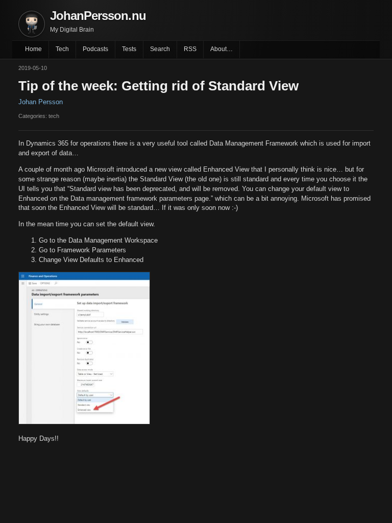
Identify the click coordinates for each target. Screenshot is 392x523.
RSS (190, 49)
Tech (62, 49)
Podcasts (95, 49)
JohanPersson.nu (98, 15)
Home (33, 49)
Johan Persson (40, 102)
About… (221, 49)
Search (160, 49)
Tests (129, 49)
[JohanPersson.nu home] (31, 24)
